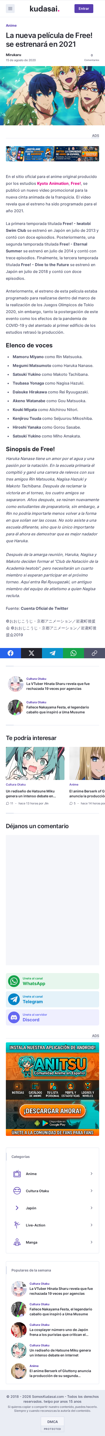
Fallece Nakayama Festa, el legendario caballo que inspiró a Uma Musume (57, 709)
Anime (11, 25)
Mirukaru (13, 55)
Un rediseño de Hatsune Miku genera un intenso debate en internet (30, 796)
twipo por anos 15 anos (63, 1401)
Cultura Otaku (16, 784)
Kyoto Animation (53, 183)
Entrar (84, 8)
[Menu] (10, 8)
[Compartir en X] (31, 653)
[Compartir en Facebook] (10, 653)
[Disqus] (52, 900)
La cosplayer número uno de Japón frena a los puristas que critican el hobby (59, 1335)
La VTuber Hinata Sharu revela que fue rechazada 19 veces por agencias (58, 686)
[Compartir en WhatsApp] (73, 653)
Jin (46, 803)
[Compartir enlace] (94, 653)
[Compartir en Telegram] (52, 653)
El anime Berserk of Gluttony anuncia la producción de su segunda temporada (60, 1376)
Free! (76, 183)
